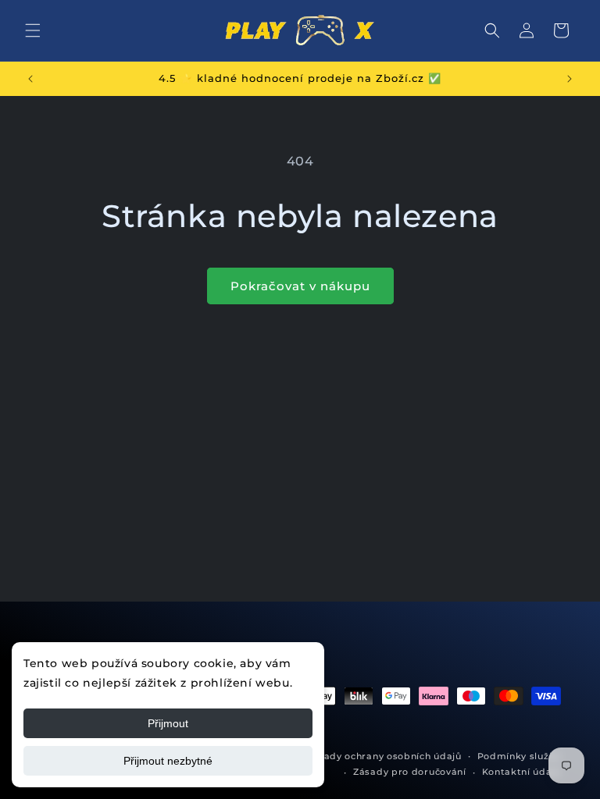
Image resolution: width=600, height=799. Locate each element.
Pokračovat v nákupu (300, 286)
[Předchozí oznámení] (30, 79)
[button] (33, 30)
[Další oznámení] (569, 79)
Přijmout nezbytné (167, 761)
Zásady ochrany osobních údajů (383, 756)
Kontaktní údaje (522, 771)
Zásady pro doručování (409, 771)
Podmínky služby (519, 756)
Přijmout (168, 723)
